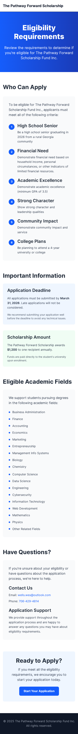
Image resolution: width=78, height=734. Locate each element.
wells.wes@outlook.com (34, 595)
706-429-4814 (29, 601)
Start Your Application (39, 691)
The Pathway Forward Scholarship (33, 6)
